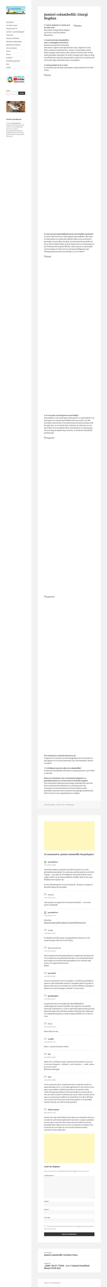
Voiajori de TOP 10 (11, 29)
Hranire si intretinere (12, 38)
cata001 (51, 1039)
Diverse (8, 54)
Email (46, 1209)
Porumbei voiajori (11, 25)
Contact (8, 67)
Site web (47, 1218)
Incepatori (9, 58)
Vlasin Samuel (53, 1110)
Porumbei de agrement (13, 61)
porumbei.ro (10, 22)
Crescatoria (9, 35)
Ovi (49, 1054)
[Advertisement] (69, 836)
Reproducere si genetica (13, 45)
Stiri (7, 64)
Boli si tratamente (11, 48)
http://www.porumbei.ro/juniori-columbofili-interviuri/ (65, 923)
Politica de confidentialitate (52, 1283)
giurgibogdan (53, 996)
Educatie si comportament (14, 41)
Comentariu (49, 1175)
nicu (49, 1077)
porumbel (52, 973)
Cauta (8, 90)
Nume (46, 1201)
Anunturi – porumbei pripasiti (15, 32)
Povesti (8, 51)
